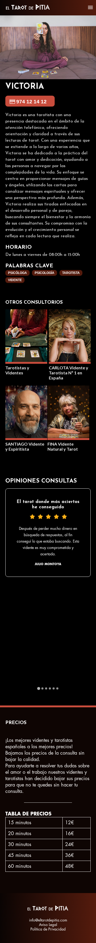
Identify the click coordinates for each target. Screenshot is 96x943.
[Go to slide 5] (54, 688)
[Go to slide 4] (50, 688)
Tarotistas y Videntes (17, 370)
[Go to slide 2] (42, 688)
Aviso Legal (48, 925)
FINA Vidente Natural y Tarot (62, 446)
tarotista (71, 273)
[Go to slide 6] (57, 688)
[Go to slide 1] (38, 688)
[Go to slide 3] (46, 688)
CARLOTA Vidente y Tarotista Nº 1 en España (68, 372)
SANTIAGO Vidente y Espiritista (24, 446)
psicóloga (17, 273)
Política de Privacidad (48, 929)
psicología (44, 273)
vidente (15, 280)
